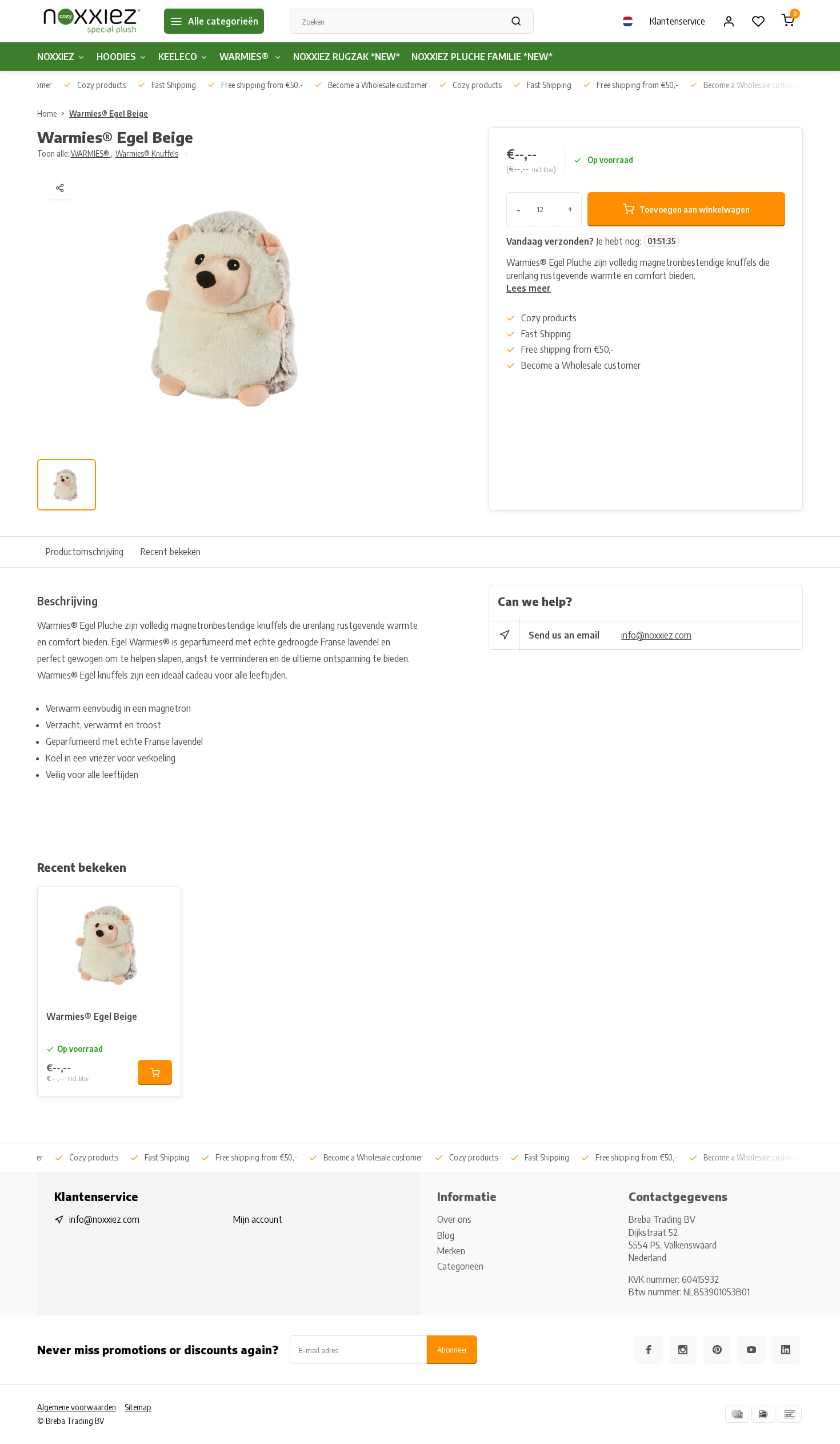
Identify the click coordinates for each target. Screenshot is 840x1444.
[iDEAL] (763, 1414)
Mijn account (257, 1219)
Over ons (454, 1219)
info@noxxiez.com (656, 635)
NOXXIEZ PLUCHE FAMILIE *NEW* (482, 56)
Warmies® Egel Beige (108, 113)
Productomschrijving (84, 551)
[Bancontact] (790, 1414)
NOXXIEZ (55, 56)
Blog (445, 1235)
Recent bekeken (171, 551)
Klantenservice (677, 21)
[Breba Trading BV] (92, 21)
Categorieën (460, 1266)
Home (47, 113)
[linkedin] (785, 1349)
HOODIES (116, 56)
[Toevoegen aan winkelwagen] (155, 1072)
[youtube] (751, 1349)
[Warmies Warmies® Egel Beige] (109, 944)
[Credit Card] (737, 1414)
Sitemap (138, 1407)
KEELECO (177, 56)
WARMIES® (245, 56)
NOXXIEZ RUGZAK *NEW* (346, 56)
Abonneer (452, 1349)
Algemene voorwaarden (76, 1407)
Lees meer (528, 288)
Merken (451, 1250)
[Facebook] (648, 1349)
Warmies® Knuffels (146, 153)
